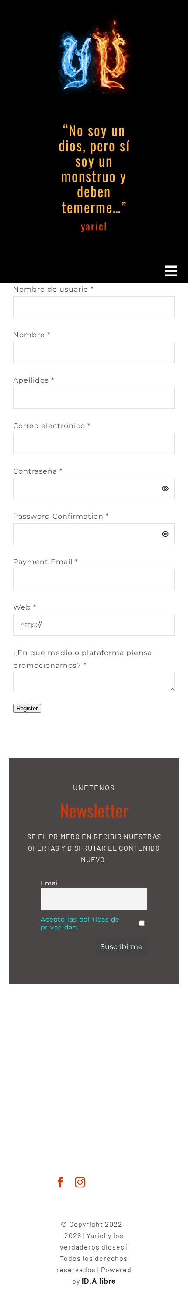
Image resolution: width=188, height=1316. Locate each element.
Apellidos (33, 380)
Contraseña (38, 471)
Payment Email (45, 562)
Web (24, 607)
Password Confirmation (61, 516)
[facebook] (60, 1182)
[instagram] (80, 1182)
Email (50, 883)
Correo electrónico (52, 426)
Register (27, 708)
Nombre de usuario (53, 289)
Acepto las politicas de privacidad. (80, 923)
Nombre (31, 335)
